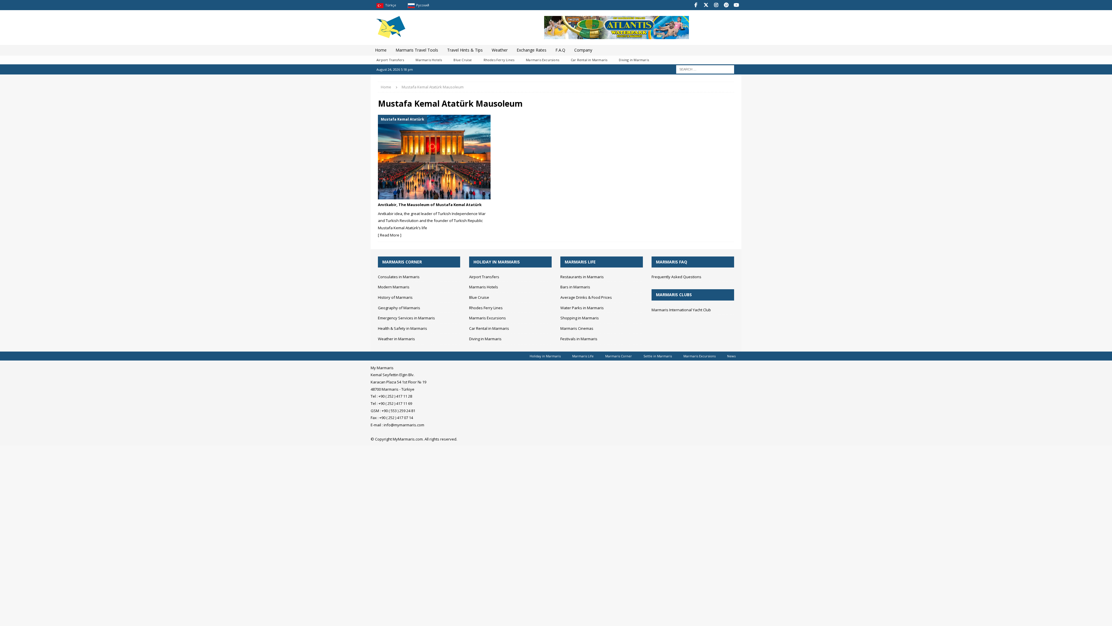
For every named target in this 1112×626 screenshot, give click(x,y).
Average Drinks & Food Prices (586, 297)
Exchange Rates (531, 50)
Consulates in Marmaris (399, 276)
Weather (500, 50)
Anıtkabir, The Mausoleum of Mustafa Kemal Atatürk (430, 204)
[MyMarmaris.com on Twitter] (706, 5)
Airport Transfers (390, 60)
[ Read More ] (389, 235)
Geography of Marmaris (399, 307)
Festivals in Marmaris (578, 338)
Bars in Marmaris (575, 287)
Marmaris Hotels (429, 60)
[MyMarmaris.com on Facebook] (696, 5)
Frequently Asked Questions (676, 276)
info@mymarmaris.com (404, 424)
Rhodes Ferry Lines (499, 60)
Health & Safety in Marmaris (402, 328)
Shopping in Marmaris (579, 318)
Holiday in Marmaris (545, 356)
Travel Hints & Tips (465, 50)
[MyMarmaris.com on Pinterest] (726, 5)
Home (381, 50)
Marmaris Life (583, 356)
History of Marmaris (395, 297)
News (731, 356)
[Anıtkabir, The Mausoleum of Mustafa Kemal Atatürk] (434, 157)
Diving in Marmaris (634, 60)
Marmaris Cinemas (576, 328)
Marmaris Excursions (542, 60)
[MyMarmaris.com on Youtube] (736, 5)
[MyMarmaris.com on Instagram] (716, 5)
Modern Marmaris (393, 287)
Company (583, 50)
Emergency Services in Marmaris (406, 318)
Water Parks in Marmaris (582, 307)
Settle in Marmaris (657, 356)
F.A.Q (560, 50)
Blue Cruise (462, 60)
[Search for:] (705, 69)
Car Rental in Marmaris (589, 60)
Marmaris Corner (618, 356)
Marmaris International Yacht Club (681, 309)
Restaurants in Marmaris (582, 276)
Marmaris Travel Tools (417, 50)
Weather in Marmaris (396, 338)
